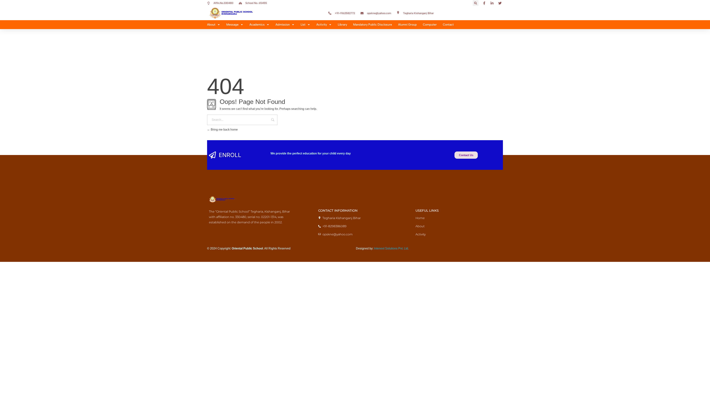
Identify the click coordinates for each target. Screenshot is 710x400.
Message (232, 24)
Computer (430, 24)
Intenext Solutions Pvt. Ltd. (391, 248)
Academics (257, 24)
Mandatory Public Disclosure (372, 24)
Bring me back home (224, 129)
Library (342, 24)
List (303, 24)
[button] (476, 3)
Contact (448, 24)
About (211, 24)
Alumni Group (407, 24)
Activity (321, 24)
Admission (282, 24)
